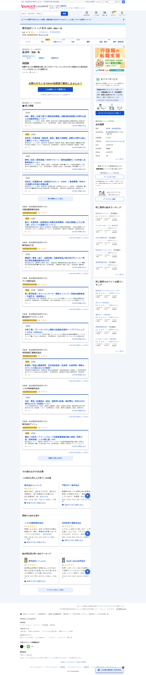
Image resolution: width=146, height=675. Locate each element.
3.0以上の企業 (44, 35)
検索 (123, 1)
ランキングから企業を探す (49, 631)
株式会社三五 (28, 245)
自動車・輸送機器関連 (113, 128)
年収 (76, 41)
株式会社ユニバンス (33, 485)
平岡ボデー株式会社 (70, 485)
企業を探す (87, 15)
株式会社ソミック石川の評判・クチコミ (75, 614)
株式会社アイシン (30, 424)
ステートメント (74, 667)
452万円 (114, 297)
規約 (62, 667)
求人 (45, 41)
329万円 (114, 333)
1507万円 (114, 256)
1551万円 (114, 232)
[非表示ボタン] (123, 667)
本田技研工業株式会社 (31, 353)
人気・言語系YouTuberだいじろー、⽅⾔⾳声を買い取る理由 (40, 1)
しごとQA (96, 15)
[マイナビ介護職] (110, 72)
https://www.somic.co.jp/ (114, 141)
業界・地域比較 (118, 42)
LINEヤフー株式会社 (26, 655)
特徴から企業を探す (34, 631)
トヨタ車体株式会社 (31, 388)
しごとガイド (52, 637)
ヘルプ (98, 1)
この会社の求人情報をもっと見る (77, 238)
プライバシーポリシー (36, 667)
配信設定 (52, 625)
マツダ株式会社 (29, 281)
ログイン (52, 8)
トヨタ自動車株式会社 (34, 523)
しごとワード (61, 637)
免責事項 (86, 667)
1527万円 (114, 244)
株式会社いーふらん (37, 561)
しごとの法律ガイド (40, 637)
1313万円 (114, 268)
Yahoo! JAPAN (90, 1)
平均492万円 (56, 32)
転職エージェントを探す (66, 631)
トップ (27, 42)
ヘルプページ (110, 606)
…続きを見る (43, 496)
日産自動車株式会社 (31, 209)
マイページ (122, 15)
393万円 (114, 309)
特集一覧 (104, 15)
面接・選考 (105, 41)
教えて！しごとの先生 (26, 637)
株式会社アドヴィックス (32, 317)
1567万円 (114, 220)
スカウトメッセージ (26, 625)
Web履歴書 (45, 625)
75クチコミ (45, 32)
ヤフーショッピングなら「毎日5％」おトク (71, 8)
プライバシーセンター (51, 667)
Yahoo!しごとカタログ (29, 614)
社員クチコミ (59, 41)
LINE (32, 646)
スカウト (113, 15)
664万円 (114, 345)
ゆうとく (118, 1)
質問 (88, 42)
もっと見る (119, 159)
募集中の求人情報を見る (36, 503)
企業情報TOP (42, 614)
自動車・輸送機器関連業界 (30, 35)
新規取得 (63, 6)
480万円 (114, 321)
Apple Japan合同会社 (75, 561)
